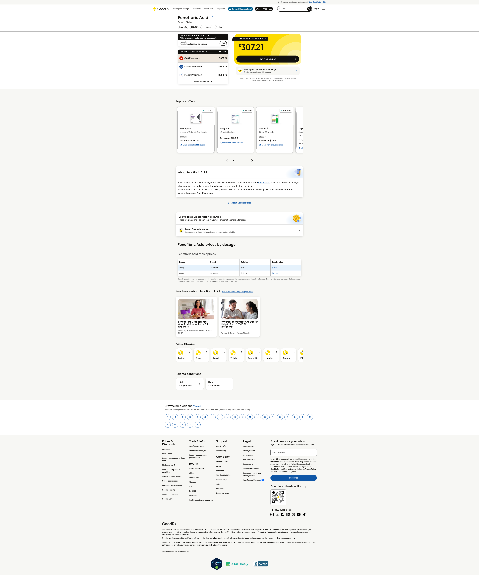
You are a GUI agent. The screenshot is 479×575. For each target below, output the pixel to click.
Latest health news (196, 468)
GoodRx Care (167, 499)
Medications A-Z (168, 465)
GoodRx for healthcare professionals (198, 456)
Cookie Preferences (251, 469)
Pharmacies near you (197, 451)
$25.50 (274, 268)
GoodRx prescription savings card (173, 459)
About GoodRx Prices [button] (241, 203)
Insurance (166, 449)
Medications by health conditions (171, 470)
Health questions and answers (201, 500)
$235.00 (275, 273)
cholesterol (264, 182)
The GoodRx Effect (223, 475)
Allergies (192, 482)
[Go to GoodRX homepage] (161, 9)
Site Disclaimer (249, 460)
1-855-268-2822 (293, 542)
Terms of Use (248, 455)
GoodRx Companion (170, 494)
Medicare (220, 27)
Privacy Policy (248, 446)
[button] (239, 9)
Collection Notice (250, 464)
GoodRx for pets (168, 490)
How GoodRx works (196, 446)
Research (220, 471)
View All (197, 406)
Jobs (218, 484)
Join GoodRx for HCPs (317, 2)
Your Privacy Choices (251, 480)
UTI (190, 486)
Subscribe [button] (303, 479)
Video (191, 473)
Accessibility (221, 451)
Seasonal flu (194, 495)
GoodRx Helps (221, 480)
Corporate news (222, 493)
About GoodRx (222, 462)
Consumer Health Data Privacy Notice (252, 474)
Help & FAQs (221, 446)
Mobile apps (167, 454)
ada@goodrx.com (308, 542)
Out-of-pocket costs (170, 481)
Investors (220, 489)
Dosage (208, 27)
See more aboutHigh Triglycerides (237, 291)
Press (218, 466)
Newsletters (194, 477)
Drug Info (183, 27)
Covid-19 (192, 491)
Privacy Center (249, 451)
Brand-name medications (172, 485)
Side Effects (196, 27)
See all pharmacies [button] (201, 81)
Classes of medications (171, 476)
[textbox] (293, 452)
